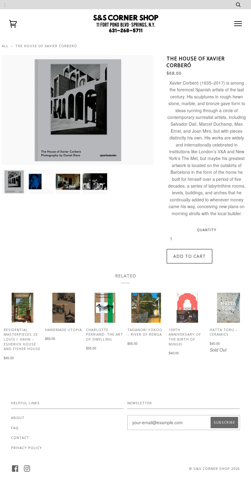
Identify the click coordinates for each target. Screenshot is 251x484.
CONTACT (20, 437)
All (5, 46)
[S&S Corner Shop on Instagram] (27, 470)
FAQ (15, 427)
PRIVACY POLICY (26, 447)
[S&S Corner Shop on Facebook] (15, 470)
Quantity (206, 229)
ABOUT (17, 417)
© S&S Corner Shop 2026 (214, 468)
